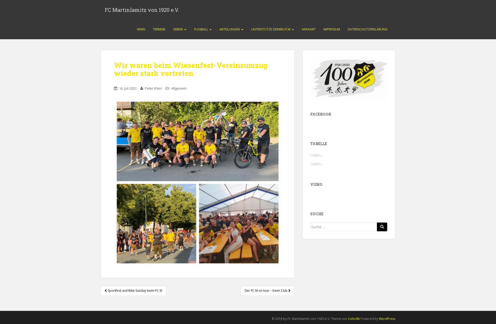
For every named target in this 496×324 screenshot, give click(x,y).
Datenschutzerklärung (368, 29)
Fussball (201, 29)
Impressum (331, 29)
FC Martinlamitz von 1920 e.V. (142, 9)
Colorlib (354, 319)
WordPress (387, 319)
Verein (178, 29)
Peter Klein (153, 88)
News (141, 29)
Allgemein (179, 88)
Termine (159, 29)
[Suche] (382, 227)
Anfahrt (309, 29)
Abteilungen (230, 29)
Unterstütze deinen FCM (271, 29)
